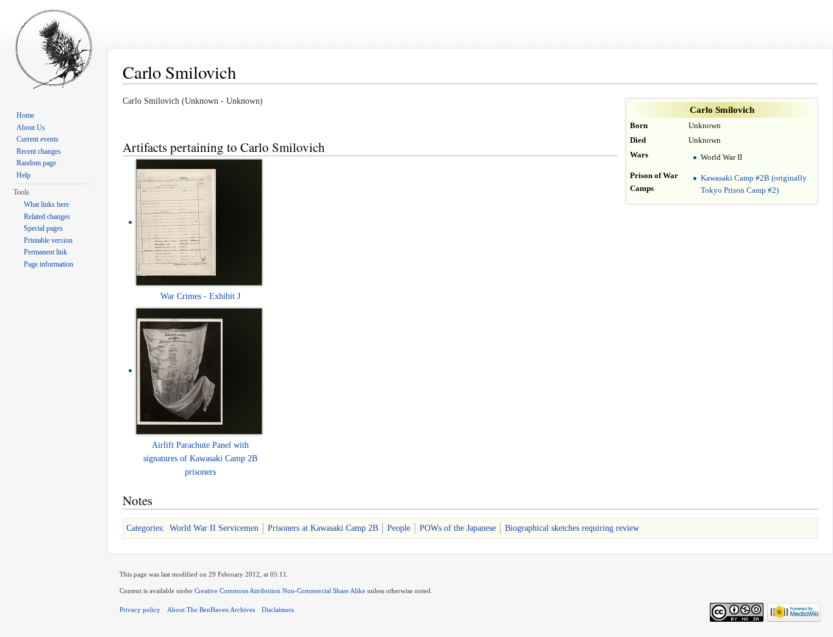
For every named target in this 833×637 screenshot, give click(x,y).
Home (25, 115)
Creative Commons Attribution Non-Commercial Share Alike (280, 590)
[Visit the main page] (53, 49)
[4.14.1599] (180, 370)
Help (23, 175)
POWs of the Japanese (458, 528)
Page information (48, 264)
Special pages (43, 228)
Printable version (48, 240)
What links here (46, 204)
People (398, 528)
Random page (36, 163)
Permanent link (45, 252)
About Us (30, 127)
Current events (37, 139)
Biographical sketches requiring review (572, 528)
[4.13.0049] (176, 221)
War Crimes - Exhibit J (200, 296)
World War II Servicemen (214, 528)
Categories (144, 528)
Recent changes (38, 151)
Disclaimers (278, 609)
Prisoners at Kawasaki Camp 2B (323, 528)
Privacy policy (140, 609)
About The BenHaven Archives (211, 609)
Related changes (47, 216)
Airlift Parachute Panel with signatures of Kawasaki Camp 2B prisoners (200, 459)
